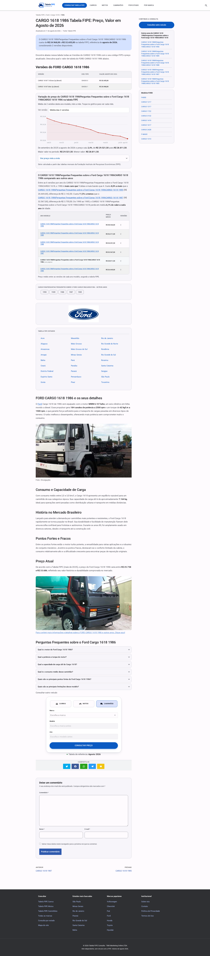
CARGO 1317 (146, 107)
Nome (41, 829)
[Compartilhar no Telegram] (92, 766)
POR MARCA (149, 5)
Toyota (110, 925)
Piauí (73, 382)
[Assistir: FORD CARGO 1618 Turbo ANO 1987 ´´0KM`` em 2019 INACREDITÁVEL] (84, 603)
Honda (109, 920)
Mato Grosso (76, 344)
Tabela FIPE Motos (45, 906)
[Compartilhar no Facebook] (75, 766)
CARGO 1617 (146, 125)
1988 (62, 292)
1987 (71, 292)
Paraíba (74, 366)
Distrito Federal (47, 371)
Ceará (43, 366)
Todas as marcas (45, 916)
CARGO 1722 (146, 111)
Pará (73, 360)
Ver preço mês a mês (50, 158)
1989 (53, 292)
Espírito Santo (46, 377)
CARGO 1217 (146, 102)
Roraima (104, 360)
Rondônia (105, 349)
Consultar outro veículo (156, 25)
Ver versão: (43, 110)
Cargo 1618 (55, 15)
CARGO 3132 (146, 116)
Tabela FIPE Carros (46, 902)
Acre (42, 338)
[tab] (60, 703)
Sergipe (104, 371)
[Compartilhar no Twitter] (66, 766)
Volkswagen (112, 902)
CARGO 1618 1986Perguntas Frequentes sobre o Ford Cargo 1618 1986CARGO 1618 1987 (80, 197)
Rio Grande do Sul (108, 355)
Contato (144, 906)
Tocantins (105, 382)
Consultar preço (84, 745)
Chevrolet (111, 906)
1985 (80, 292)
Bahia (43, 360)
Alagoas (44, 344)
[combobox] (84, 715)
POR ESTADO (133, 5)
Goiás (43, 382)
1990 (45, 292)
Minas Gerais (76, 355)
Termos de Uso (147, 916)
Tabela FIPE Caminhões (47, 911)
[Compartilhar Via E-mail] (100, 766)
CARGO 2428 (146, 130)
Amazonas (45, 349)
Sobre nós (145, 902)
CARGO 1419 (146, 120)
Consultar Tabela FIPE (74, 5)
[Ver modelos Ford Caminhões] (83, 313)
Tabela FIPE (40, 15)
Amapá (43, 355)
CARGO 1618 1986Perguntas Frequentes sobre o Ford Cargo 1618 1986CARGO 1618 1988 (69, 243)
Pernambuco (76, 377)
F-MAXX (144, 134)
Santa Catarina (107, 366)
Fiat (108, 911)
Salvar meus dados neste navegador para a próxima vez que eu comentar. (69, 844)
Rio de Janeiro (107, 338)
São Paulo (105, 377)
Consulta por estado (46, 920)
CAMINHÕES (118, 5)
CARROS (93, 5)
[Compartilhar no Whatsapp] (83, 766)
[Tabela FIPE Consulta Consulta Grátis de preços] (48, 5)
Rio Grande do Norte (109, 344)
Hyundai (110, 930)
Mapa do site (43, 925)
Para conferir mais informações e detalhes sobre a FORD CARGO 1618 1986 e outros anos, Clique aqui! (80, 632)
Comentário (43, 792)
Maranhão (75, 338)
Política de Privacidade (150, 911)
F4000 (143, 97)
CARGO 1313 (146, 139)
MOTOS (105, 5)
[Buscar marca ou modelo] (206, 5)
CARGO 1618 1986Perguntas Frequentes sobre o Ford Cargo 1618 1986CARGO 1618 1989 (69, 234)
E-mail (87, 829)
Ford (47, 15)
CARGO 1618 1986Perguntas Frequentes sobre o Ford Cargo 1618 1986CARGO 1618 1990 (69, 225)
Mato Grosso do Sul (79, 349)
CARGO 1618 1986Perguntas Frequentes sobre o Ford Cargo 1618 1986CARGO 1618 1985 (80, 190)
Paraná (74, 371)
